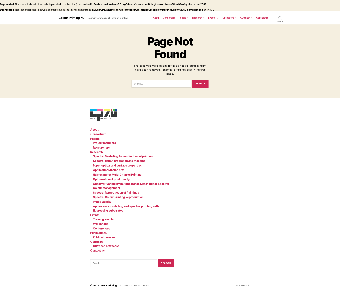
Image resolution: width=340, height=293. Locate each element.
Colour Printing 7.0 (71, 17)
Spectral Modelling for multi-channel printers (123, 156)
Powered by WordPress (136, 285)
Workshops (100, 223)
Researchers (101, 147)
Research (197, 17)
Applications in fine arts (108, 170)
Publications (228, 17)
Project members (104, 143)
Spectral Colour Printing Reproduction (118, 197)
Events (212, 17)
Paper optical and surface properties (117, 165)
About (156, 17)
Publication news (104, 237)
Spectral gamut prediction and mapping (119, 161)
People (182, 17)
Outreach (245, 17)
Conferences (101, 228)
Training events (103, 219)
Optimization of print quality (111, 179)
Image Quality (102, 201)
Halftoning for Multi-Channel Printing (117, 174)
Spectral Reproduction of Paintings (116, 192)
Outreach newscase (106, 246)
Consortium (169, 17)
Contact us (262, 17)
